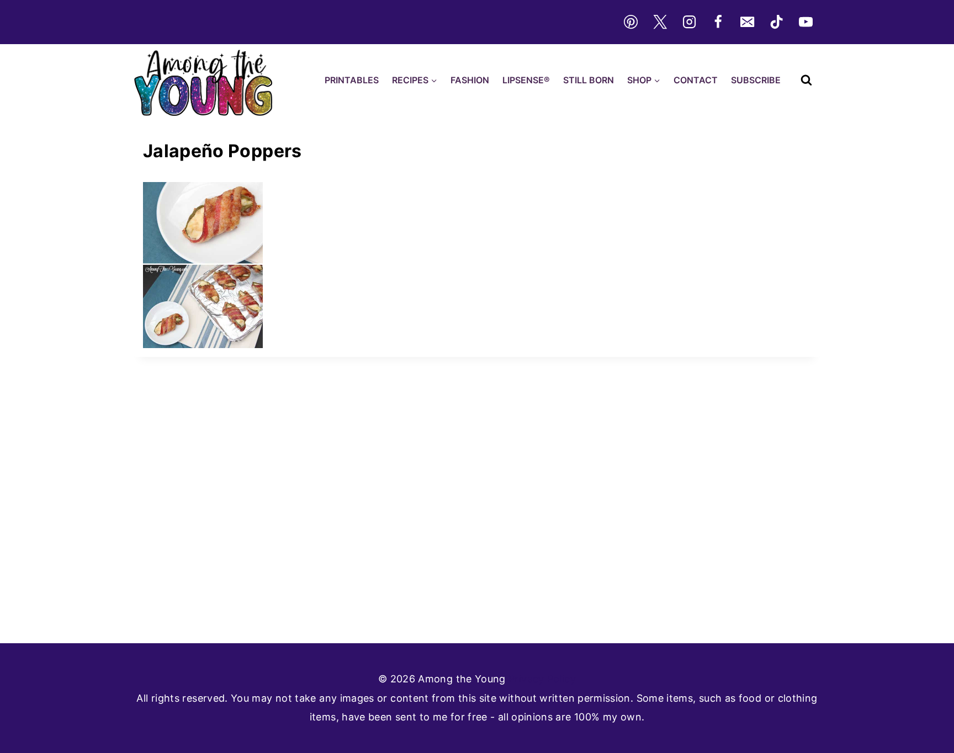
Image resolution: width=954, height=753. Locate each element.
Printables (352, 80)
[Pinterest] (630, 22)
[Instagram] (689, 22)
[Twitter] (660, 22)
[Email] (747, 22)
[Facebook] (718, 22)
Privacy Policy (542, 679)
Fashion (470, 80)
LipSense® (526, 80)
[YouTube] (806, 22)
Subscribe (756, 80)
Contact (696, 80)
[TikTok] (777, 22)
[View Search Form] (806, 80)
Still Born (588, 80)
